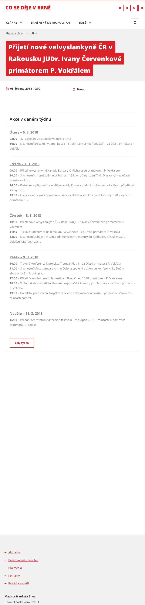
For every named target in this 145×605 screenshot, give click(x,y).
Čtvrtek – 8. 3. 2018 (25, 215)
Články (12, 22)
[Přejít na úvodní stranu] (28, 10)
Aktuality (14, 552)
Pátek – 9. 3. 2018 (24, 257)
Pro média (15, 568)
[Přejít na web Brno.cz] (129, 8)
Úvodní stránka (14, 33)
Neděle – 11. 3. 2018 (26, 313)
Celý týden (22, 343)
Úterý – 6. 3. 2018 (24, 132)
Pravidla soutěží (18, 583)
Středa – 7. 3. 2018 (24, 164)
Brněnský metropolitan (50, 22)
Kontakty (14, 575)
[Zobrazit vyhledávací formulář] (135, 22)
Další (83, 22)
